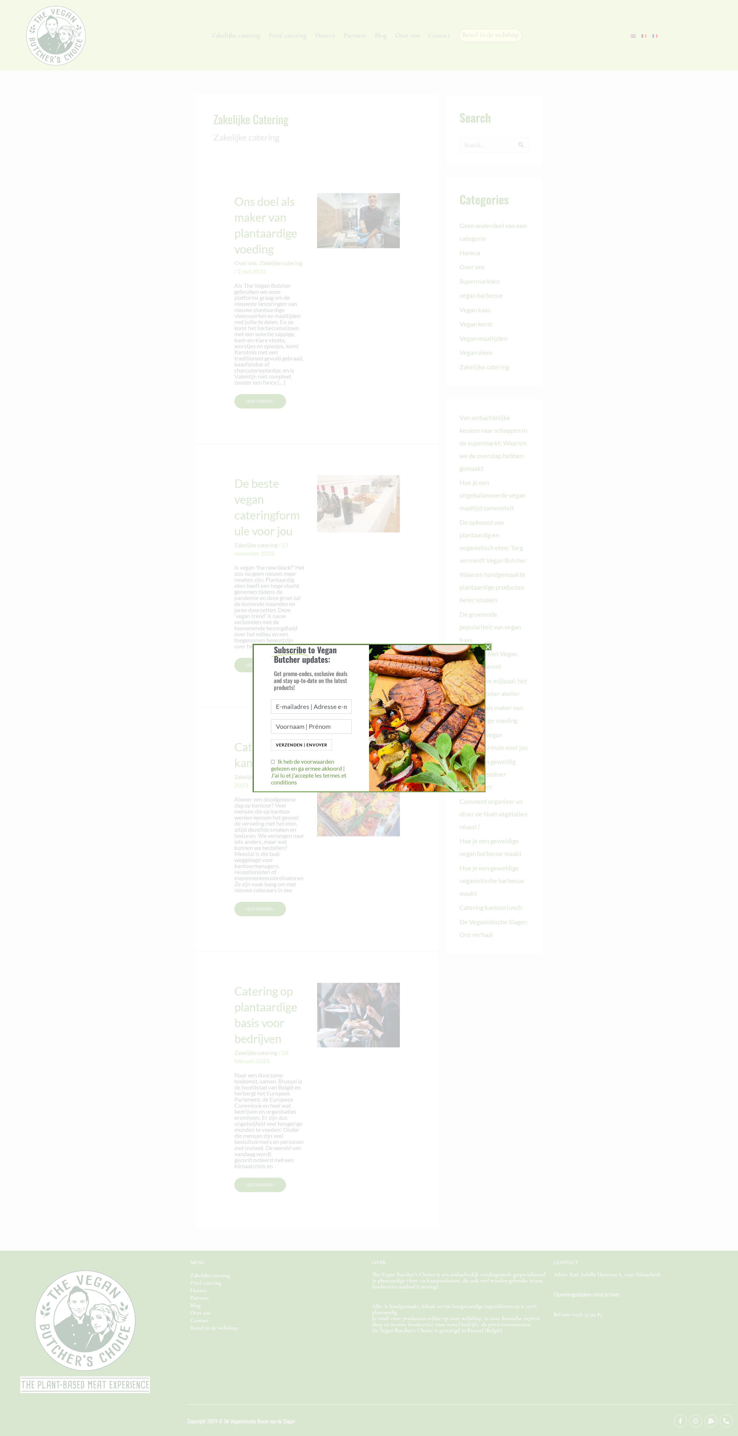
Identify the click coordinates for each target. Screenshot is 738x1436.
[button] (488, 647)
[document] (369, 718)
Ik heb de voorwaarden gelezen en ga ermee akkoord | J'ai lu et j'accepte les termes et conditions (308, 772)
